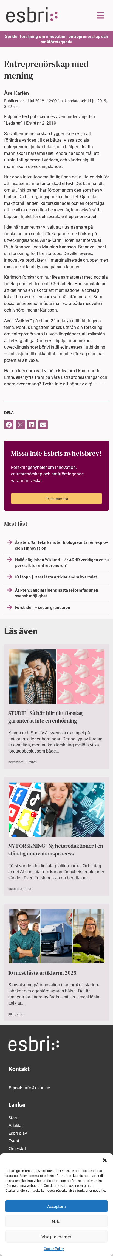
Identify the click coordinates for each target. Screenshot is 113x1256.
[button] (105, 1160)
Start (13, 1117)
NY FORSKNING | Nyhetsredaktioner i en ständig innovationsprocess (55, 849)
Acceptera (56, 1206)
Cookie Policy (54, 1249)
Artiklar (16, 1125)
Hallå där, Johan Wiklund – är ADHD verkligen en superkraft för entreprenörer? (63, 562)
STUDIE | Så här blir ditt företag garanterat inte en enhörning (45, 716)
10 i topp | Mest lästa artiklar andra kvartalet (56, 577)
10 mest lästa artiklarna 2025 (42, 973)
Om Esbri (17, 1148)
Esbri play (18, 1132)
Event (14, 1140)
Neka (56, 1221)
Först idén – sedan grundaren (42, 607)
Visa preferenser (56, 1236)
